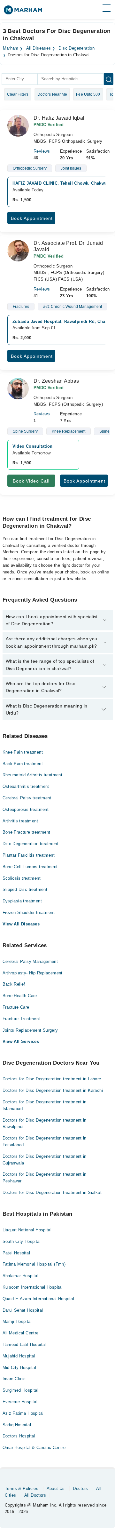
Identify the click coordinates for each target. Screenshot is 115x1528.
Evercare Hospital (20, 1401)
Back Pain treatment (23, 763)
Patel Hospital (16, 1253)
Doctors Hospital (19, 1436)
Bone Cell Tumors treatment (30, 866)
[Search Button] (108, 79)
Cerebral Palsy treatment (27, 798)
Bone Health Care (20, 995)
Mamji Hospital (17, 1321)
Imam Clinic (14, 1378)
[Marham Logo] (23, 12)
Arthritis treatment (20, 821)
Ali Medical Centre (21, 1333)
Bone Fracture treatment (26, 832)
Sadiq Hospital (17, 1424)
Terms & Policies (21, 1488)
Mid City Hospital (19, 1367)
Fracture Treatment (21, 1018)
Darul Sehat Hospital (23, 1310)
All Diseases (38, 48)
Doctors (80, 1488)
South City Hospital (22, 1241)
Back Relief (14, 984)
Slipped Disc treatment (25, 889)
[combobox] (19, 79)
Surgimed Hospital (21, 1390)
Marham (11, 48)
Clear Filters (17, 94)
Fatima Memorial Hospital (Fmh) (34, 1264)
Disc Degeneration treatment (31, 843)
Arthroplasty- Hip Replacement (33, 973)
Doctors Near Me (52, 94)
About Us (56, 1488)
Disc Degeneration (76, 48)
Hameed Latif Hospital (24, 1344)
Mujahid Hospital (19, 1356)
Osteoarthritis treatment (26, 786)
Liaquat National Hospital (27, 1230)
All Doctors (35, 1495)
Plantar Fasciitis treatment (29, 855)
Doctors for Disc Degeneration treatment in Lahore (52, 1078)
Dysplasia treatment (22, 901)
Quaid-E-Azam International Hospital (38, 1298)
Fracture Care (16, 1007)
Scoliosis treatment (22, 878)
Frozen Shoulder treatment (29, 912)
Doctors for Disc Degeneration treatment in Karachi (53, 1090)
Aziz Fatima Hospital (23, 1413)
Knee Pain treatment (23, 752)
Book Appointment (32, 218)
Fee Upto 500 (88, 94)
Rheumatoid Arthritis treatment (33, 774)
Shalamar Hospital (21, 1275)
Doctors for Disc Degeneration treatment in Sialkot (52, 1192)
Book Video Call (31, 481)
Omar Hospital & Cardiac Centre (34, 1447)
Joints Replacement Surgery (30, 1030)
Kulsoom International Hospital (33, 1287)
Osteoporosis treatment (26, 809)
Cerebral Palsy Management (30, 961)
